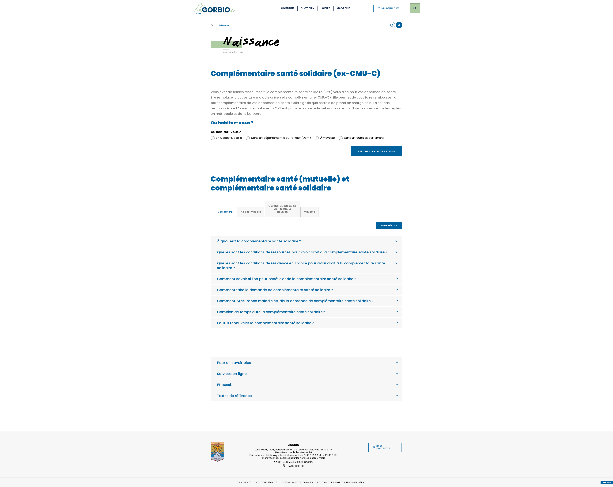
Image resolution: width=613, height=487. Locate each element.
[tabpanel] (306, 284)
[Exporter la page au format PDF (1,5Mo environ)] (392, 25)
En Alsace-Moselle (229, 138)
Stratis (607, 482)
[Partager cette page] (399, 25)
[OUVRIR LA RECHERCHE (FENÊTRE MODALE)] (415, 8)
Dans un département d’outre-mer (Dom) (281, 138)
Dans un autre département (364, 138)
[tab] (225, 212)
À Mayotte (327, 138)
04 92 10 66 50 (296, 466)
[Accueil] (212, 25)
